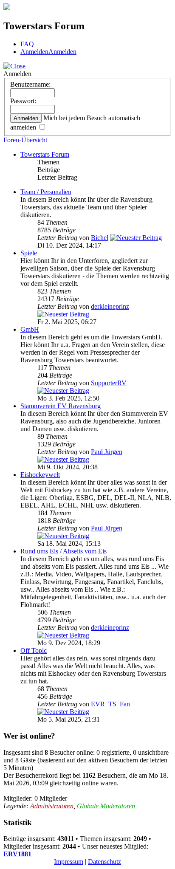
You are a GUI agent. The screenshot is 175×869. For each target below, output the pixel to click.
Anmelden (34, 51)
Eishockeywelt (40, 474)
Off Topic (33, 650)
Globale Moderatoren (106, 806)
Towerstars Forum (44, 154)
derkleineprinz (110, 306)
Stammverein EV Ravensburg (60, 405)
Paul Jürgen (106, 451)
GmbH (29, 329)
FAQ (27, 44)
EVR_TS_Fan (110, 704)
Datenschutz (104, 861)
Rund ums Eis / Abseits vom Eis (63, 551)
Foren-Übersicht (25, 140)
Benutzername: (30, 84)
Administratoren (51, 806)
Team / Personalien (45, 191)
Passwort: (23, 100)
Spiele (28, 253)
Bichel (99, 237)
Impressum (68, 861)
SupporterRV (109, 383)
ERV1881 (17, 854)
